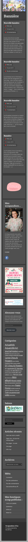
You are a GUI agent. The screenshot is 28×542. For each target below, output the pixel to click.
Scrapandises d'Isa (12, 526)
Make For (8, 512)
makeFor (11, 374)
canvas (11, 355)
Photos (7, 388)
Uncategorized (14, 392)
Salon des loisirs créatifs (13, 435)
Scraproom (16, 390)
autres (21, 351)
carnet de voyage (18, 355)
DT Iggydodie (9, 368)
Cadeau (7, 355)
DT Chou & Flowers (13, 365)
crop (11, 363)
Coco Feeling (15, 361)
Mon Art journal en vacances (13, 383)
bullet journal (16, 353)
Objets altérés (11, 385)
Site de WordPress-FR (12, 486)
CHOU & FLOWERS (11, 503)
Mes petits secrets (8, 377)
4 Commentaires (11, 32)
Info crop (8, 449)
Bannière (7, 136)
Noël (6, 385)
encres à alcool (8, 372)
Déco (20, 370)
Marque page (17, 375)
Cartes (8, 357)
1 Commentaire (11, 110)
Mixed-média (16, 380)
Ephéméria (9, 506)
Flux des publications (12, 480)
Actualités (10, 344)
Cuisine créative (16, 363)
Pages (17, 385)
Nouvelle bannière (11, 23)
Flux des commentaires (12, 483)
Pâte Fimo (11, 390)
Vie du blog (12, 395)
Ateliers (15, 351)
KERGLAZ (8, 509)
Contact (7, 252)
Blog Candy (12, 353)
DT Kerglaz (18, 368)
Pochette (13, 388)
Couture (7, 363)
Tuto (7, 392)
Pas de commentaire (12, 71)
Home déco (15, 372)
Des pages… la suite (11, 443)
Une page (9, 446)
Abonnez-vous (11, 330)
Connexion (9, 477)
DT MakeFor (7, 370)
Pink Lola (9, 26)
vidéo (7, 395)
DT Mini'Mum (15, 370)
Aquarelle (10, 347)
